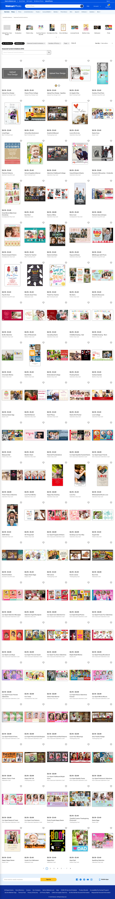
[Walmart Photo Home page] (13, 6)
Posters (38, 11)
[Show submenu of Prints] (21, 12)
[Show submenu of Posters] (40, 12)
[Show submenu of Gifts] (72, 12)
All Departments (8, 890)
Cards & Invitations (7, 17)
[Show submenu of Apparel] (79, 12)
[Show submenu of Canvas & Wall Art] (51, 12)
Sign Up (48, 879)
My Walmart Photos (38, 1)
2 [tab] (58, 37)
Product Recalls (83, 890)
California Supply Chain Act (59, 892)
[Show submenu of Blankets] (58, 12)
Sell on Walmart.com (48, 890)
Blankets (56, 11)
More (98, 11)
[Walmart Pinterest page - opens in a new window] (84, 879)
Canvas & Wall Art (47, 11)
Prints (19, 11)
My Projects (29, 1)
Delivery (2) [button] (19, 43)
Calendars (91, 11)
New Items (6, 11)
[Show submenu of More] (100, 12)
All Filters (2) (8, 43)
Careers (28, 890)
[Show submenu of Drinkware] (87, 12)
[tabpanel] (7, 29)
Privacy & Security (33, 892)
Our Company (36, 890)
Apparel (77, 11)
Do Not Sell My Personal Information (79, 892)
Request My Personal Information (101, 892)
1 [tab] (56, 37)
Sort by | (97, 43)
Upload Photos (49, 1)
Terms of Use (22, 892)
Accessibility (93, 890)
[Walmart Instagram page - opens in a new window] (91, 879)
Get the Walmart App (10, 892)
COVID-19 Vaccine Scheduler (69, 890)
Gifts (71, 11)
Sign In (108, 1)
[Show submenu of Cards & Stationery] (33, 12)
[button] (12, 60)
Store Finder (22, 1)
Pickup (13, 11)
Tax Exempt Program (103, 890)
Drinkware (84, 11)
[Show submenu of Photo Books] (67, 12)
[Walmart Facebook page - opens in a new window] (77, 879)
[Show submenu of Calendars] (95, 12)
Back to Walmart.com (10, 1)
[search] (49, 52)
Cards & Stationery (28, 11)
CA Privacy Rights (45, 892)
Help (88, 6)
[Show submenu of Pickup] (16, 12)
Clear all (73, 43)
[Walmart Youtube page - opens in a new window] (88, 879)
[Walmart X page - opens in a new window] (81, 879)
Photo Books (64, 11)
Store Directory (19, 890)
